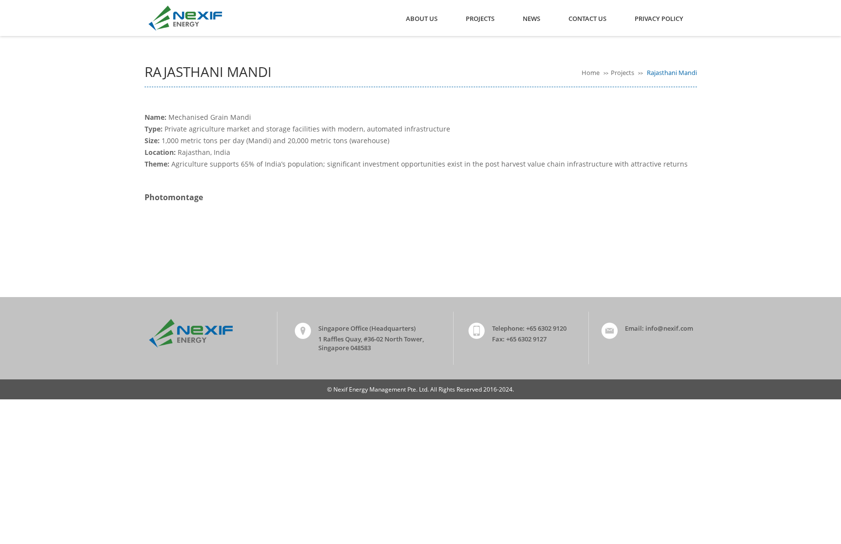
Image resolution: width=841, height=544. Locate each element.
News (531, 18)
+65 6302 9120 (546, 328)
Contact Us (587, 18)
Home (591, 72)
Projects (480, 18)
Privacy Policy (659, 18)
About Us (422, 18)
